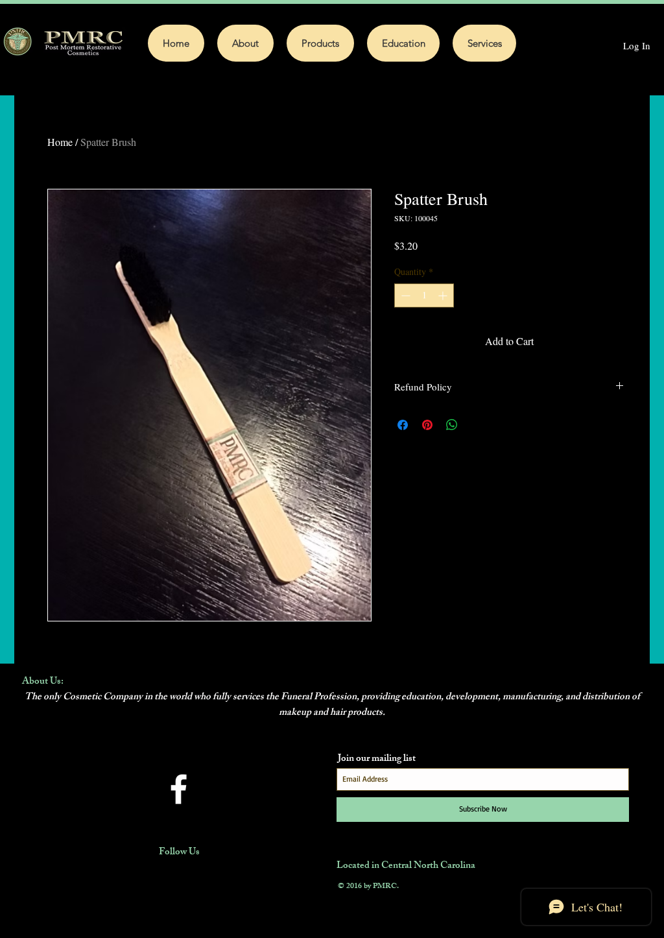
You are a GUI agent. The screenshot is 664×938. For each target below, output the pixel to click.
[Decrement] (404, 295)
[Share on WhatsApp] (452, 425)
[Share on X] (476, 425)
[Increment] (444, 295)
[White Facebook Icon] (178, 789)
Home (60, 142)
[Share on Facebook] (402, 425)
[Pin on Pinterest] (427, 425)
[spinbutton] (424, 295)
